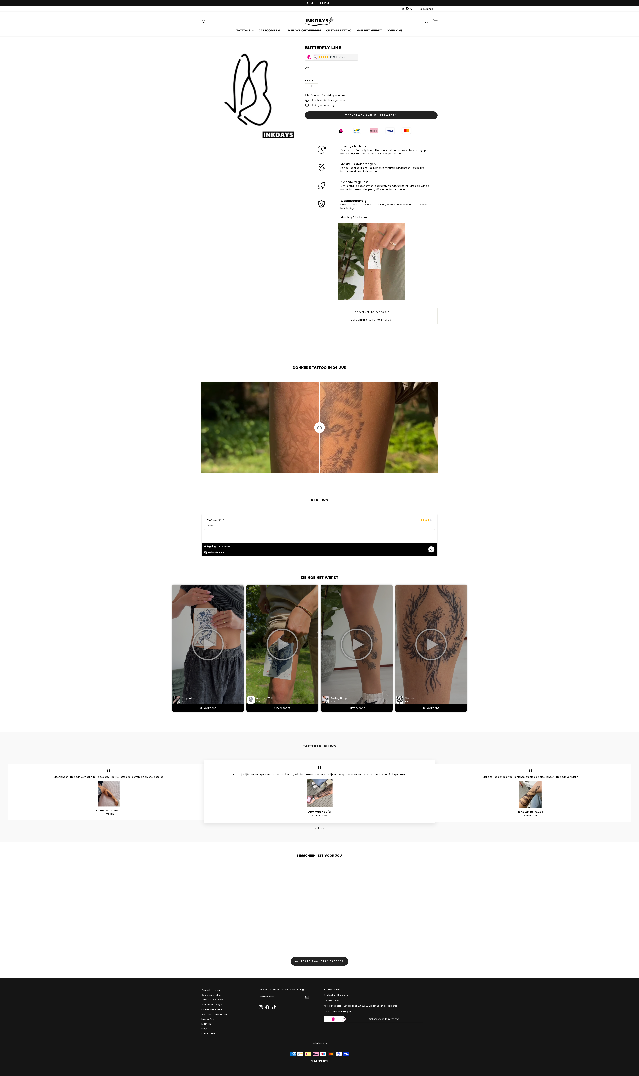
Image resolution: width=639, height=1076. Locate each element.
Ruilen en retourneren (212, 1009)
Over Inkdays (208, 1033)
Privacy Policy (208, 1019)
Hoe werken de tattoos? (371, 312)
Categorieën (270, 30)
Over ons (394, 30)
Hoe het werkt (369, 30)
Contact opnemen (211, 990)
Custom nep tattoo (211, 995)
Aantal (310, 80)
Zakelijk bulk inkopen (212, 999)
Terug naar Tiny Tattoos (322, 961)
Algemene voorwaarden (214, 1014)
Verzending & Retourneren (371, 320)
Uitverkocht (208, 708)
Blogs (204, 1028)
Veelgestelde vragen (212, 1004)
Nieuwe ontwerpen (304, 30)
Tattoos (243, 30)
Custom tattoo (339, 30)
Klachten (206, 1024)
